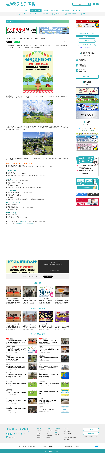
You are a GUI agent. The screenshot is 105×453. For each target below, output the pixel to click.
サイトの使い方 (33, 446)
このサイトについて (23, 446)
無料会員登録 (65, 10)
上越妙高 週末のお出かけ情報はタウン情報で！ (49, 392)
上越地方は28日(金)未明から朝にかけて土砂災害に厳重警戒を (49, 401)
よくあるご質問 (43, 446)
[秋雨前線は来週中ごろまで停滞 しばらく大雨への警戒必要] (65, 375)
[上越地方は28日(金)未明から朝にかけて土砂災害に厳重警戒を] (65, 401)
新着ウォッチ (40, 435)
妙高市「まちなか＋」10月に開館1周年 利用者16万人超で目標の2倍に (48, 366)
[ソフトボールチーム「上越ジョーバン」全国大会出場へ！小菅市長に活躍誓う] (65, 341)
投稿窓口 (18, 434)
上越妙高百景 (49, 435)
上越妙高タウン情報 (9, 18)
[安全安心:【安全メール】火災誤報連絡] (32, 384)
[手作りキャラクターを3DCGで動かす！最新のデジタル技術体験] (32, 358)
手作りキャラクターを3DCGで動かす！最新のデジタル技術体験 (16, 358)
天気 (47, 433)
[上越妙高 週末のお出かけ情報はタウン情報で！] (65, 392)
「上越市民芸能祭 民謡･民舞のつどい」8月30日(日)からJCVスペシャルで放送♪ (16, 341)
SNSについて (52, 446)
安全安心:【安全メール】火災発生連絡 (16, 392)
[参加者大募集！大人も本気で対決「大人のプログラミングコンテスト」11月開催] (32, 349)
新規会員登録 (87, 44)
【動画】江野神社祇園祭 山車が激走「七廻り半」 (48, 358)
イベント (16, 18)
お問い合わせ (25, 434)
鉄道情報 (48, 437)
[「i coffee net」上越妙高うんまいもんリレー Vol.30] (65, 349)
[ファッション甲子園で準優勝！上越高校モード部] (32, 401)
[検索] (89, 4)
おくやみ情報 (49, 430)
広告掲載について (12, 437)
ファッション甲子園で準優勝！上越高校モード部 (16, 401)
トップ (26, 10)
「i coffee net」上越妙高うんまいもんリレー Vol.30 (49, 349)
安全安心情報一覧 (87, 77)
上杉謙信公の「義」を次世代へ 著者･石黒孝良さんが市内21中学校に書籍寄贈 (16, 366)
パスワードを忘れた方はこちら (85, 47)
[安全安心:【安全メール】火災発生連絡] (32, 392)
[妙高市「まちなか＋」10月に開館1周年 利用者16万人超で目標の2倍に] (65, 366)
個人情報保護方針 (68, 446)
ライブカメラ (54, 10)
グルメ (38, 433)
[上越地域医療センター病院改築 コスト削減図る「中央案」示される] (32, 375)
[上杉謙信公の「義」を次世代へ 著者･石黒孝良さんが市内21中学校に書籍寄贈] (32, 366)
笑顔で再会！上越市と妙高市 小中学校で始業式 (16, 409)
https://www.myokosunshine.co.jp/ (25, 223)
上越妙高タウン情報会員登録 (70, 437)
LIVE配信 (65, 430)
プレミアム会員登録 (68, 433)
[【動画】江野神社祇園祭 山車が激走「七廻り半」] (65, 358)
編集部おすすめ (40, 437)
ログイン (87, 40)
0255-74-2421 (24, 221)
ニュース (39, 430)
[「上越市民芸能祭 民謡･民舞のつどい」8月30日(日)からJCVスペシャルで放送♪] (32, 341)
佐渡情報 (57, 434)
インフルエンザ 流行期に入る (46, 409)
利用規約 (77, 446)
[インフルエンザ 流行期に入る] (65, 409)
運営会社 (59, 446)
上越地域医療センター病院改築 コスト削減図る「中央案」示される (16, 375)
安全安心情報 (49, 431)
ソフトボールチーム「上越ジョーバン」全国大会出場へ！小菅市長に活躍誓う (49, 341)
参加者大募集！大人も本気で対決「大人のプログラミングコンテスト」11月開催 (16, 349)
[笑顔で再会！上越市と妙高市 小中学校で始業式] (32, 409)
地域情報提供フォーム (68, 439)
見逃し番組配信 (67, 431)
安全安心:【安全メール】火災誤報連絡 (16, 384)
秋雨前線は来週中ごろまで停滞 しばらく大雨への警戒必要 (49, 375)
